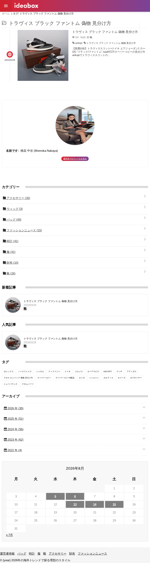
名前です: (12, 150)
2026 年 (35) (15, 408)
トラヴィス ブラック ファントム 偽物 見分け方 (111, 43)
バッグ (38, 16)
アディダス (132, 371)
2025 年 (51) (15, 418)
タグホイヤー (136, 378)
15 (114, 504)
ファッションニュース (124, 16)
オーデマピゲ (93, 371)
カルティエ (108, 378)
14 (94, 504)
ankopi (78, 43)
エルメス (79, 371)
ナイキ (68, 371)
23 (84, 37)
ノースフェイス (25, 371)
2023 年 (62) (15, 439)
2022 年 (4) (14, 450)
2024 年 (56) (15, 429)
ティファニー (54, 371)
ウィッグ (14, 208)
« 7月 (9, 535)
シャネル (40, 371)
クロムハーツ (28, 384)
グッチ (119, 371)
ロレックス (8, 371)
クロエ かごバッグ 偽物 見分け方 (18, 378)
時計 (51, 16)
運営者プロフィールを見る (75, 159)
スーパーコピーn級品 (64, 378)
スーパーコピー (44, 378)
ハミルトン (94, 378)
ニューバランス (10, 384)
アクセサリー (85, 16)
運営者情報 (21, 16)
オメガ (82, 378)
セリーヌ (122, 378)
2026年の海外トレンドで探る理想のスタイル (26, 5)
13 (75, 504)
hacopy (108, 371)
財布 (101, 16)
